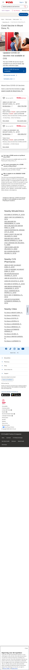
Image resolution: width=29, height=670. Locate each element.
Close (26, 648)
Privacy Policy (6, 668)
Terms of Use (15, 668)
